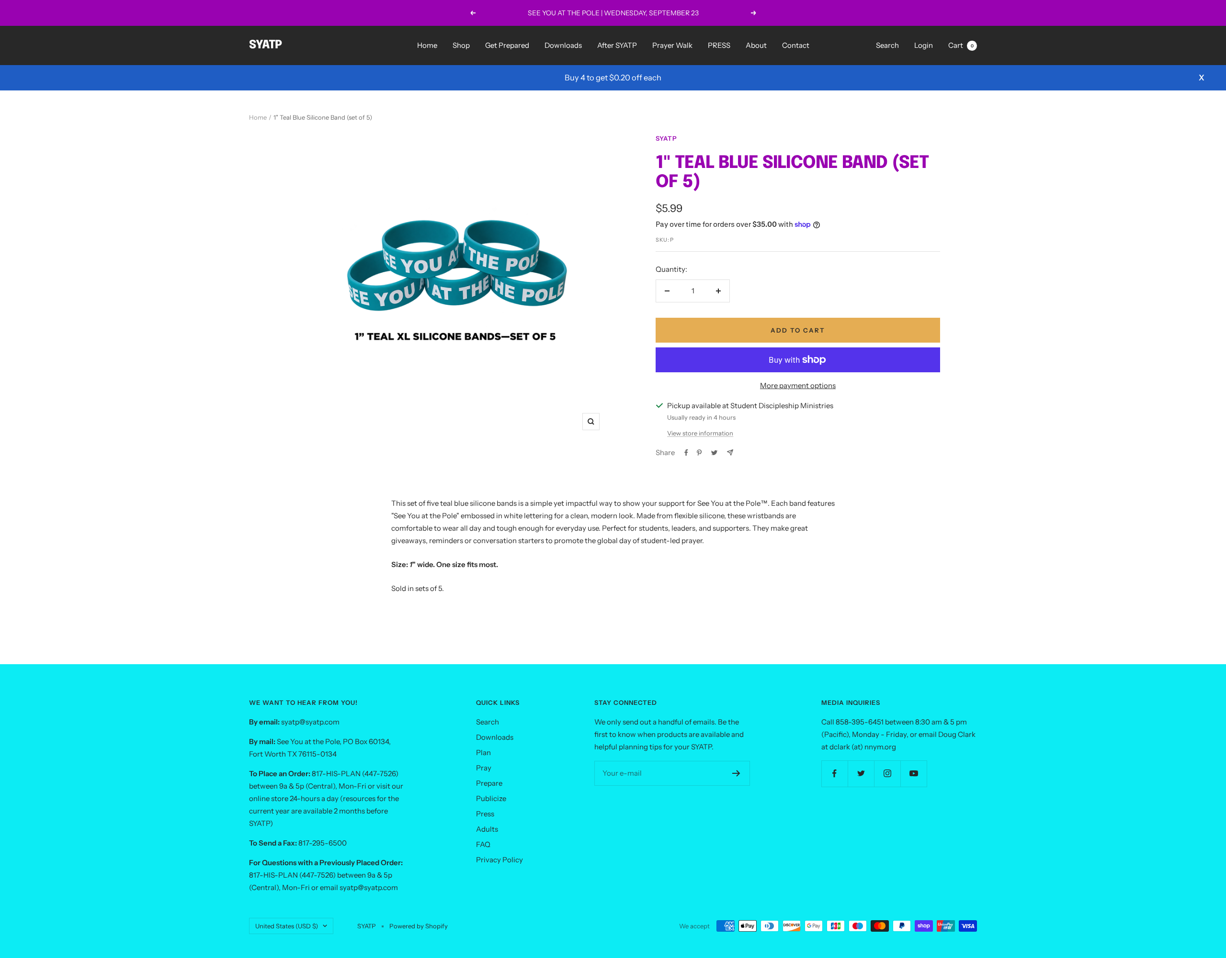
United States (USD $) (286, 926)
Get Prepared (507, 45)
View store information (700, 433)
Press (485, 813)
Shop (461, 45)
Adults (487, 829)
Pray (483, 767)
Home (427, 45)
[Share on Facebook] (686, 452)
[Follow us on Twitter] (861, 773)
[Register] (736, 773)
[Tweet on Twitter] (714, 452)
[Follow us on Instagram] (887, 773)
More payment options (798, 385)
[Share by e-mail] (730, 452)
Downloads (563, 45)
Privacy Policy (499, 859)
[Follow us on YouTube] (913, 773)
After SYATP (617, 45)
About (756, 45)
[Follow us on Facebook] (834, 773)
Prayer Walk (672, 45)
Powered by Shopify (418, 926)
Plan (483, 752)
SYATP (666, 138)
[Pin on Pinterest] (699, 452)
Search (887, 45)
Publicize (491, 798)
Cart (961, 45)
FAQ (483, 844)
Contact (795, 45)
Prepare (489, 783)
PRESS (719, 45)
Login (923, 45)
